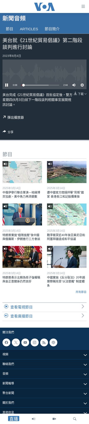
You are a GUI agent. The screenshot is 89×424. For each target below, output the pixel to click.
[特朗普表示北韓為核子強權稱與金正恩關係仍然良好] (22, 257)
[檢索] (75, 419)
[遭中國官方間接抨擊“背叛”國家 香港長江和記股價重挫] (67, 172)
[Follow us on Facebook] (6, 342)
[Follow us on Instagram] (34, 342)
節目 (9, 29)
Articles (29, 29)
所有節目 (81, 291)
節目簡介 (52, 29)
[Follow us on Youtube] (25, 342)
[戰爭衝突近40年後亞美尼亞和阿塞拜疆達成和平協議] (67, 214)
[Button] (8, 133)
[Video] (54, 419)
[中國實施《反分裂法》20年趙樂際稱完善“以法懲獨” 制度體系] (67, 257)
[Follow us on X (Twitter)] (16, 342)
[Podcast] (53, 342)
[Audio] (33, 419)
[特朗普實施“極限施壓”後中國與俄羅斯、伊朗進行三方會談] (22, 214)
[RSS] (44, 342)
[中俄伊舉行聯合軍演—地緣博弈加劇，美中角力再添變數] (22, 172)
